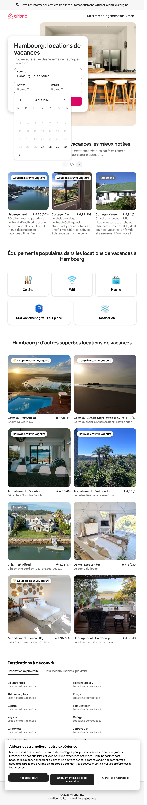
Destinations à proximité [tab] (23, 671)
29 (57, 147)
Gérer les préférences (115, 778)
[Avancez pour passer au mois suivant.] (65, 100)
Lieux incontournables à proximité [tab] (66, 671)
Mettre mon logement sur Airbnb (110, 16)
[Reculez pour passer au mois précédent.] (21, 100)
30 (65, 147)
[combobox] (48, 76)
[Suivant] (79, 164)
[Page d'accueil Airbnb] (17, 16)
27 (42, 147)
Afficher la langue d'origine (111, 5)
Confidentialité (57, 798)
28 (50, 147)
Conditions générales (83, 798)
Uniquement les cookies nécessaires (72, 779)
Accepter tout (29, 778)
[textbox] (31, 89)
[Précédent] (65, 164)
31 (20, 154)
